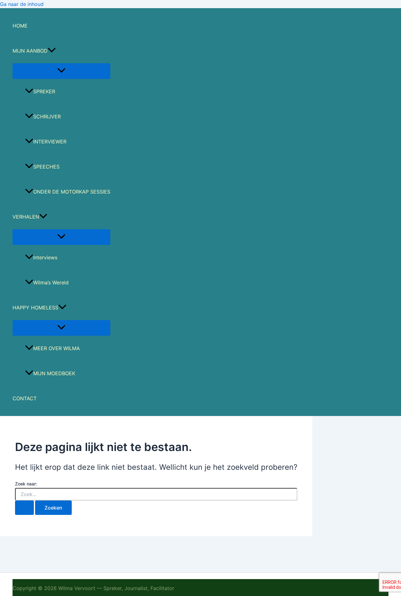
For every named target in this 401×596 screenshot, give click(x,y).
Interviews (45, 257)
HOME (20, 26)
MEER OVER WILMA (56, 348)
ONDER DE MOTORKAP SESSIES (71, 192)
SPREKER (44, 91)
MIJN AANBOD (30, 51)
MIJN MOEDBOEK (54, 373)
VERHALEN (26, 217)
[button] (52, 50)
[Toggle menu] (61, 70)
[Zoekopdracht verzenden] (24, 507)
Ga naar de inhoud (22, 4)
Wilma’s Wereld (51, 282)
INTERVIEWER (49, 141)
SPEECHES (46, 166)
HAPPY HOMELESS (35, 307)
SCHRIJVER (47, 116)
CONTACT (25, 398)
